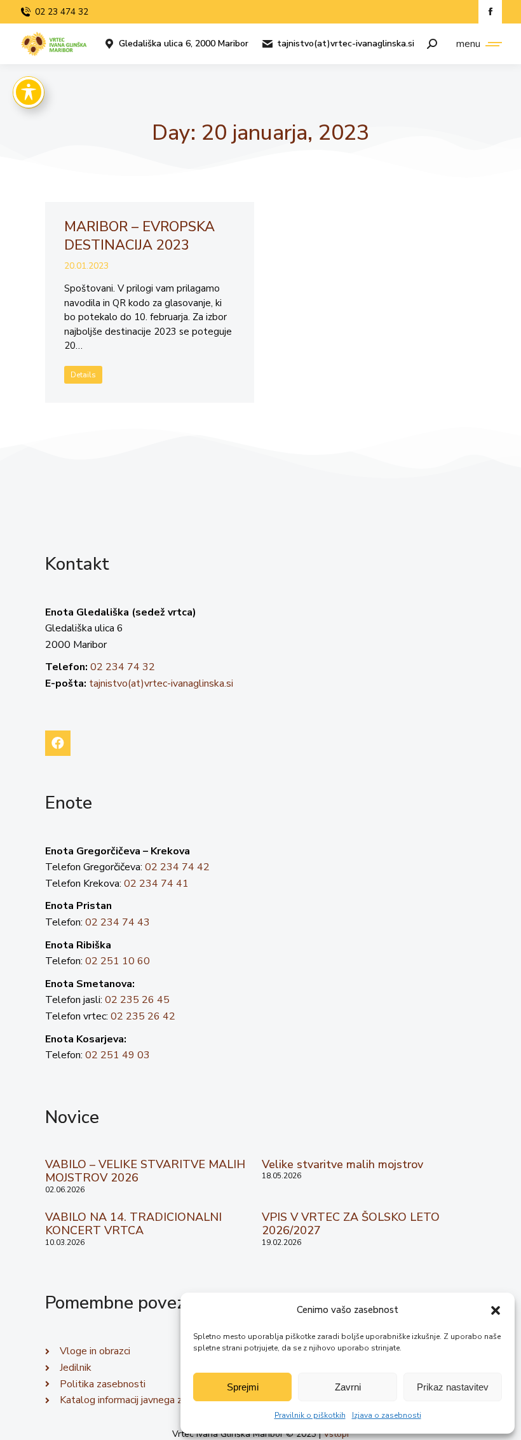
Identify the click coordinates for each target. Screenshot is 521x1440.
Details (83, 375)
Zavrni (348, 1387)
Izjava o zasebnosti (386, 1415)
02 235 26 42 (143, 1016)
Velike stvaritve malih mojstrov (342, 1164)
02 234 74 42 (177, 867)
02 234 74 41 (156, 884)
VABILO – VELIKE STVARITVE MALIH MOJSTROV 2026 (145, 1171)
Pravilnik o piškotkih (310, 1415)
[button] (495, 1310)
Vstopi (336, 1434)
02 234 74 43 (117, 922)
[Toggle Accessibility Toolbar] (28, 92)
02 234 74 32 (122, 667)
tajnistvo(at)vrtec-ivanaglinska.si (345, 44)
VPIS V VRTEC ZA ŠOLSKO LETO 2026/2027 (351, 1224)
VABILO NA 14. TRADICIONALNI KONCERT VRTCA (133, 1224)
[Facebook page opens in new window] (490, 12)
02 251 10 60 (117, 961)
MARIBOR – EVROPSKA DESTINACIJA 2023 (139, 236)
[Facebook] (58, 743)
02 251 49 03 (117, 1055)
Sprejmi (243, 1387)
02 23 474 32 (61, 12)
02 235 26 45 (137, 1000)
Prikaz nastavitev (453, 1387)
